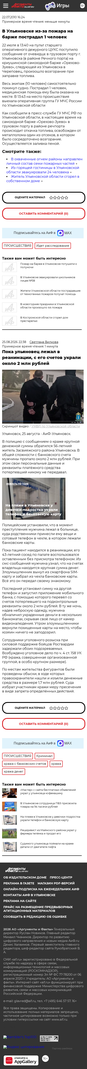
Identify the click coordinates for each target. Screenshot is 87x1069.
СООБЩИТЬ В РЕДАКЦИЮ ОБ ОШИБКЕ (35, 917)
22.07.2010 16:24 (13, 17)
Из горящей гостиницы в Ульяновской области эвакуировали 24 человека (42, 170)
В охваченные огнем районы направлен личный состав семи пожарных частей (44, 161)
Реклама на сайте (19, 901)
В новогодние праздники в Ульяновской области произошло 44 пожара (47, 306)
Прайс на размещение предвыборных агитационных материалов (38, 909)
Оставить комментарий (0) (43, 213)
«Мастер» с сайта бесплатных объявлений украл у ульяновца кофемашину (48, 791)
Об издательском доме (24, 877)
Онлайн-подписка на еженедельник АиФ (41, 889)
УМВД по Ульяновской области (55, 426)
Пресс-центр (61, 877)
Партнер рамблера (62, 1048)
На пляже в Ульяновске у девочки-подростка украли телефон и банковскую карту (50, 818)
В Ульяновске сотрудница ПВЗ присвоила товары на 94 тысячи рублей (48, 805)
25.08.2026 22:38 (14, 342)
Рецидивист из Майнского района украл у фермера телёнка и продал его (48, 832)
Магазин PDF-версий (56, 883)
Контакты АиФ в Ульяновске (29, 895)
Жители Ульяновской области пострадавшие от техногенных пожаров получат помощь (50, 292)
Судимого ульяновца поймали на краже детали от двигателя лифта (46, 845)
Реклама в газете (18, 883)
